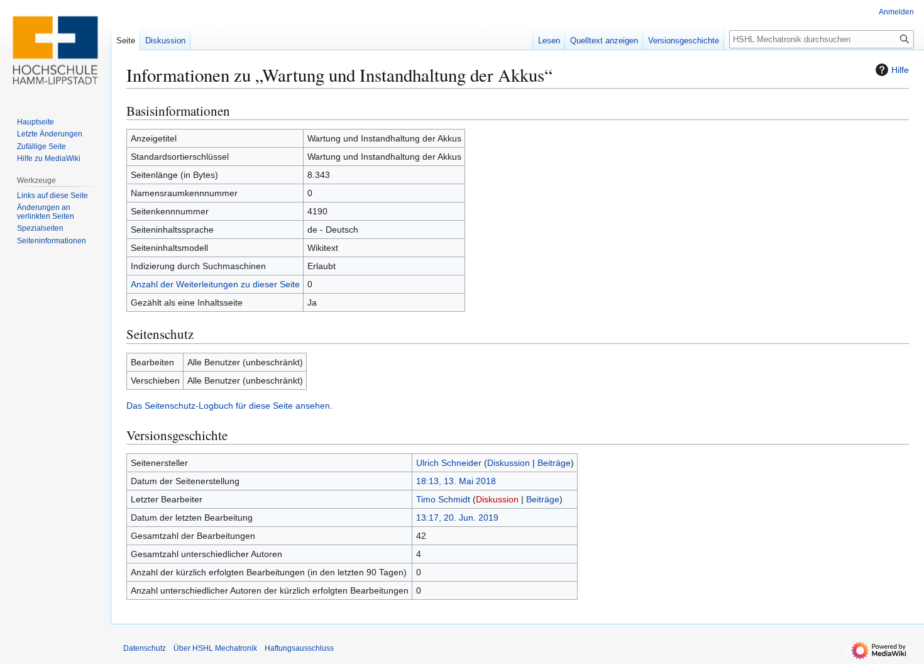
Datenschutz (144, 648)
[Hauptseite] (55, 50)
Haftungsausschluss (299, 648)
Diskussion (508, 463)
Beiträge (554, 463)
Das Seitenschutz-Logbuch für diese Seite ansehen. (229, 406)
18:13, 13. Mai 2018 (456, 481)
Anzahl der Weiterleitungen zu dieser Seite (215, 284)
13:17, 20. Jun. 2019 (457, 517)
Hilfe (900, 70)
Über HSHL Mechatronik (215, 648)
